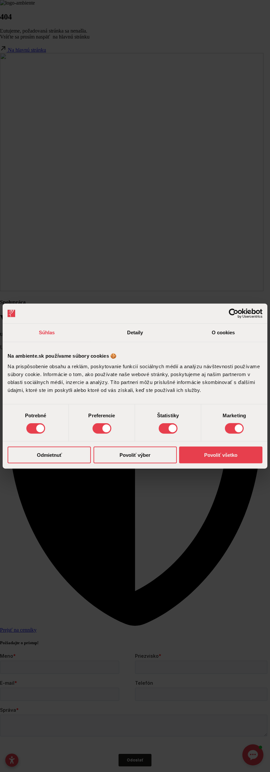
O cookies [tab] (223, 332)
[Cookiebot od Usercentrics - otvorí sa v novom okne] (233, 313)
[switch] (102, 428)
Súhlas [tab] (47, 332)
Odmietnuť (49, 454)
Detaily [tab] (135, 332)
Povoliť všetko (220, 454)
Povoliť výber (135, 454)
